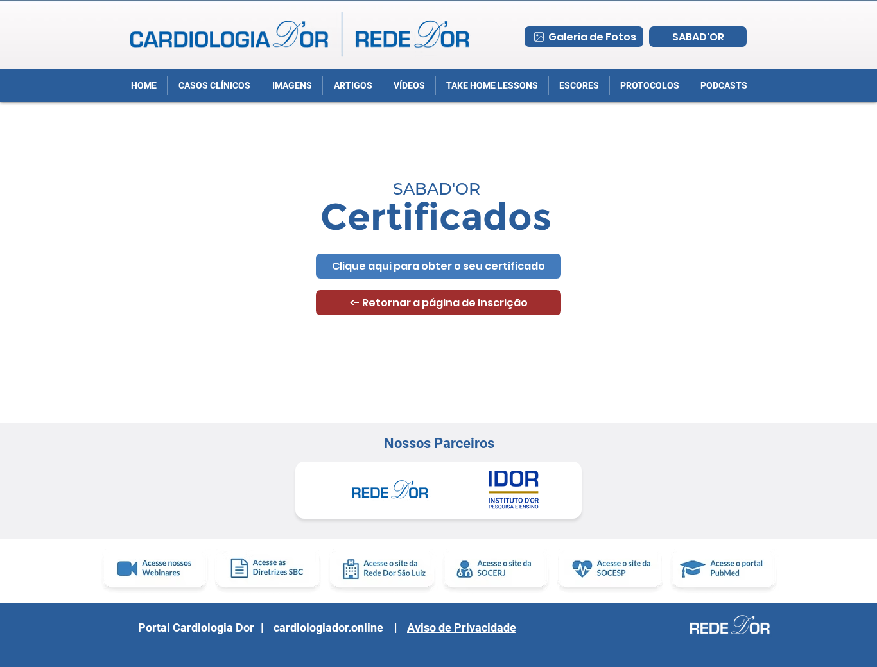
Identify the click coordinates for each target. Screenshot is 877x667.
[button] (649, 85)
